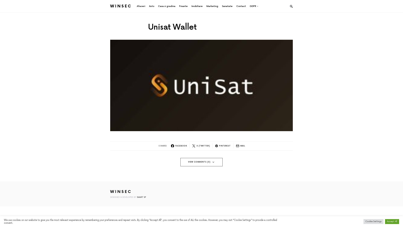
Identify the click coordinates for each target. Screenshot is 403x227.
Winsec (121, 6)
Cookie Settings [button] (373, 221)
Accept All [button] (392, 221)
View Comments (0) (199, 162)
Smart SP (141, 197)
